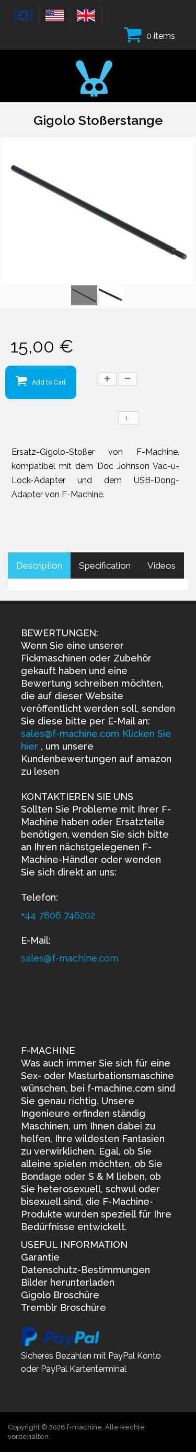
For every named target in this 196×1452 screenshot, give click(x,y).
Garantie (40, 1257)
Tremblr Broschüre (63, 1307)
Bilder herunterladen (67, 1282)
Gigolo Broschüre (60, 1294)
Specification (105, 565)
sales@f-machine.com (71, 733)
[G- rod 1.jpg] (84, 295)
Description (39, 565)
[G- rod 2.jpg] (112, 295)
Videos (161, 565)
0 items (160, 36)
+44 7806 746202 (58, 915)
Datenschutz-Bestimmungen (85, 1269)
